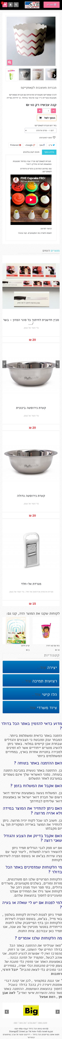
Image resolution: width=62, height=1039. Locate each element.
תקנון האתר (42, 1022)
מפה (15, 1022)
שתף (41, 145)
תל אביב (15, 1034)
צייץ (51, 145)
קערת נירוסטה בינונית (31, 408)
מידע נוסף (49, 152)
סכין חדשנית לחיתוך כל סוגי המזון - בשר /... (31, 321)
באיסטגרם (7, 1034)
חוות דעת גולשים (31, 152)
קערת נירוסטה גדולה (31, 496)
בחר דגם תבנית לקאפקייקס (45, 125)
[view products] (31, 1010)
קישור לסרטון (46, 228)
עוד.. (41, 668)
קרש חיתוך (25, 645)
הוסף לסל (49, 118)
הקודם (54, 75)
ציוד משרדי (46, 708)
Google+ (29, 145)
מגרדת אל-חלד (31, 584)
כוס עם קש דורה (53, 645)
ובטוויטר (31, 1037)
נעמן (58, 965)
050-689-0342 (21, 1028)
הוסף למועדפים (46, 137)
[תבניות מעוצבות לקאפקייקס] (51, 74)
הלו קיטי (49, 694)
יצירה (51, 668)
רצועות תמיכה (44, 681)
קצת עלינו (32, 1022)
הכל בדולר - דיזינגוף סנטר (30, 1034)
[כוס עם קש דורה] (46, 630)
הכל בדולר (32, 1028)
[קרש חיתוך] (15, 630)
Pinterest (14, 145)
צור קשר (22, 1022)
